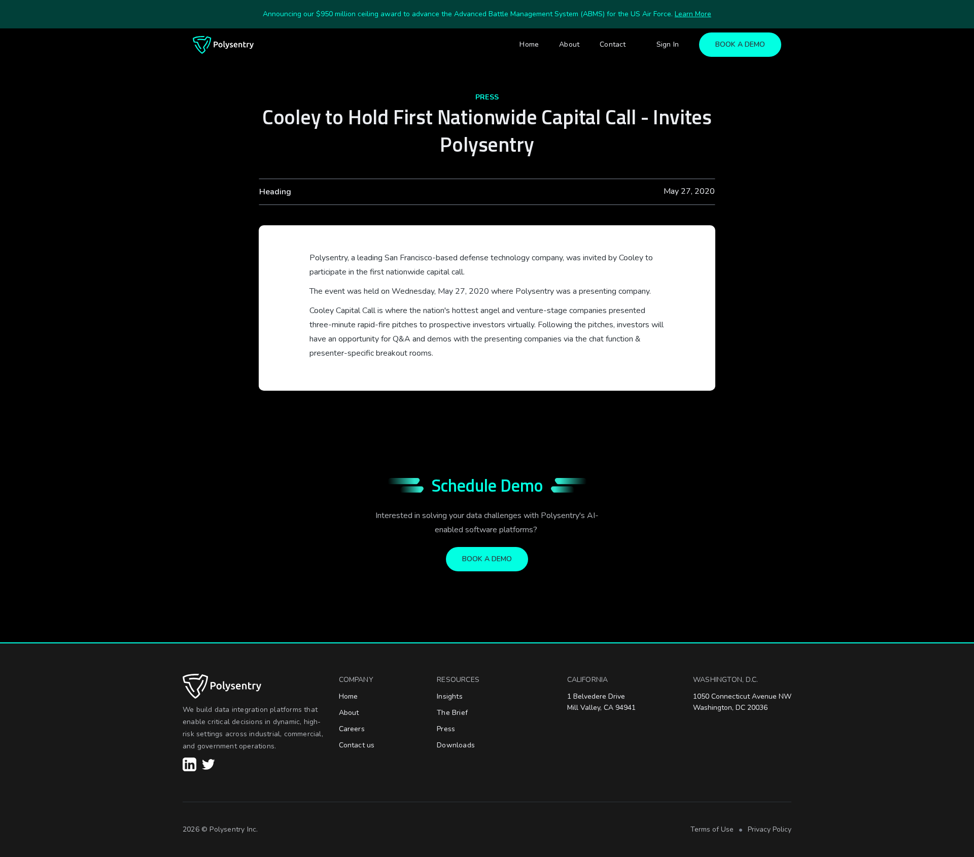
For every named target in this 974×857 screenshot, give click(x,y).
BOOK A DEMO (740, 44)
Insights (450, 696)
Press (446, 729)
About (569, 44)
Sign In (667, 44)
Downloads (456, 745)
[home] (223, 45)
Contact (612, 44)
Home (529, 44)
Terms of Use (712, 829)
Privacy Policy (769, 829)
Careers (352, 729)
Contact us (357, 745)
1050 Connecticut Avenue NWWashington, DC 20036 (742, 702)
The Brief (452, 712)
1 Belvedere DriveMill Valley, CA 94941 (601, 702)
